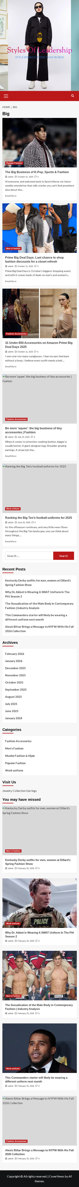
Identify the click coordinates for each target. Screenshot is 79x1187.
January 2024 (13, 718)
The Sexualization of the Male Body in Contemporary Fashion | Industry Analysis (39, 606)
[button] (6, 95)
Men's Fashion (13, 248)
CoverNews (56, 1176)
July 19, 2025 (24, 437)
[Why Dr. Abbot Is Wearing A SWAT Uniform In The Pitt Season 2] (39, 903)
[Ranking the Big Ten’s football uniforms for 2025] (39, 488)
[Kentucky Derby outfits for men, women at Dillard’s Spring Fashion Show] (39, 830)
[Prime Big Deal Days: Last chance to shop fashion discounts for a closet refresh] (39, 228)
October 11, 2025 (25, 266)
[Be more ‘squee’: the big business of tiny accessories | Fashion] (39, 399)
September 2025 (16, 689)
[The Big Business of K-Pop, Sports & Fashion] (39, 142)
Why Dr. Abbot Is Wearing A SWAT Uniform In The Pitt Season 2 (37, 594)
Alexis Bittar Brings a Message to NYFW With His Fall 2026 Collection (39, 629)
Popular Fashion (14, 163)
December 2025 (15, 668)
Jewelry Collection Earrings (19, 790)
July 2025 (11, 703)
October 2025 (14, 682)
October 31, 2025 (25, 177)
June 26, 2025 (24, 522)
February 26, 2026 (26, 868)
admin (10, 177)
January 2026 (13, 661)
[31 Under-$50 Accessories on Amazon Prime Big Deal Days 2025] (39, 313)
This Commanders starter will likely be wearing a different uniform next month (36, 617)
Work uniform (12, 509)
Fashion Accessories (16, 334)
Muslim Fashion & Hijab (20, 755)
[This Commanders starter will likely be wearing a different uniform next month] (39, 1048)
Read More (10, 195)
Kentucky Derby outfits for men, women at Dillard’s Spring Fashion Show (38, 582)
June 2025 (11, 711)
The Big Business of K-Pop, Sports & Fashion (37, 172)
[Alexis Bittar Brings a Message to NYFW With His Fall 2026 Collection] (39, 1121)
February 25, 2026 (26, 1013)
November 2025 (15, 675)
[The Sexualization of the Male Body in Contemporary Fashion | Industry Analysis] (39, 975)
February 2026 (14, 653)
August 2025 (13, 696)
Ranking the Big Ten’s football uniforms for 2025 (38, 517)
